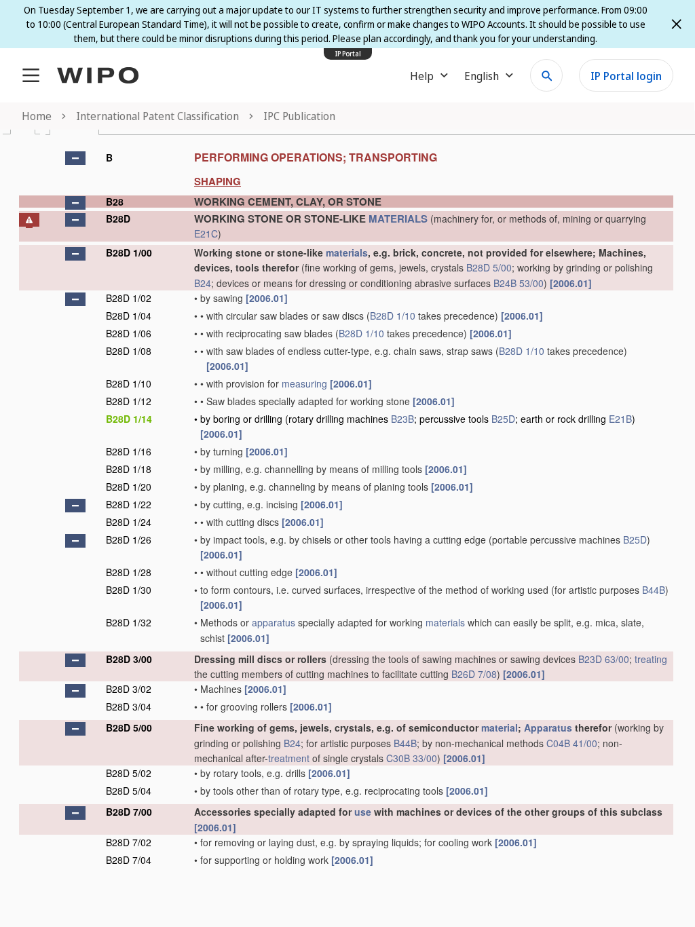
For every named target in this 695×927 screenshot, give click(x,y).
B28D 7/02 (128, 842)
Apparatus (548, 727)
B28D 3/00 (129, 659)
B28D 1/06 (128, 333)
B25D (503, 418)
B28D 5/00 (489, 267)
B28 (115, 201)
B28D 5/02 (128, 773)
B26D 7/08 (474, 674)
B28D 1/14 (129, 418)
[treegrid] (346, 507)
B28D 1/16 (128, 451)
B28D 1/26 (128, 539)
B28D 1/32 (128, 622)
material (499, 727)
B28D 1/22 (128, 504)
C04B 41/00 (571, 743)
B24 (202, 283)
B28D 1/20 (128, 486)
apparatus (273, 622)
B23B (402, 418)
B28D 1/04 (128, 315)
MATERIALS (398, 218)
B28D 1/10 (392, 315)
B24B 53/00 (518, 283)
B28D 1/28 (128, 572)
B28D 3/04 (128, 706)
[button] (75, 158)
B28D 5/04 (128, 790)
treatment (288, 758)
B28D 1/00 (129, 252)
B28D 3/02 (128, 689)
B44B (653, 590)
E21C (206, 233)
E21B (620, 418)
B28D (118, 218)
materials (347, 252)
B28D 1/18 (128, 469)
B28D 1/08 (128, 351)
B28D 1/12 (128, 401)
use (362, 811)
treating (651, 659)
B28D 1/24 (128, 522)
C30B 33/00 (411, 758)
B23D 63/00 (603, 659)
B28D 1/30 (128, 590)
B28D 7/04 (128, 860)
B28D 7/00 (129, 811)
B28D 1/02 (128, 298)
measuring (304, 383)
